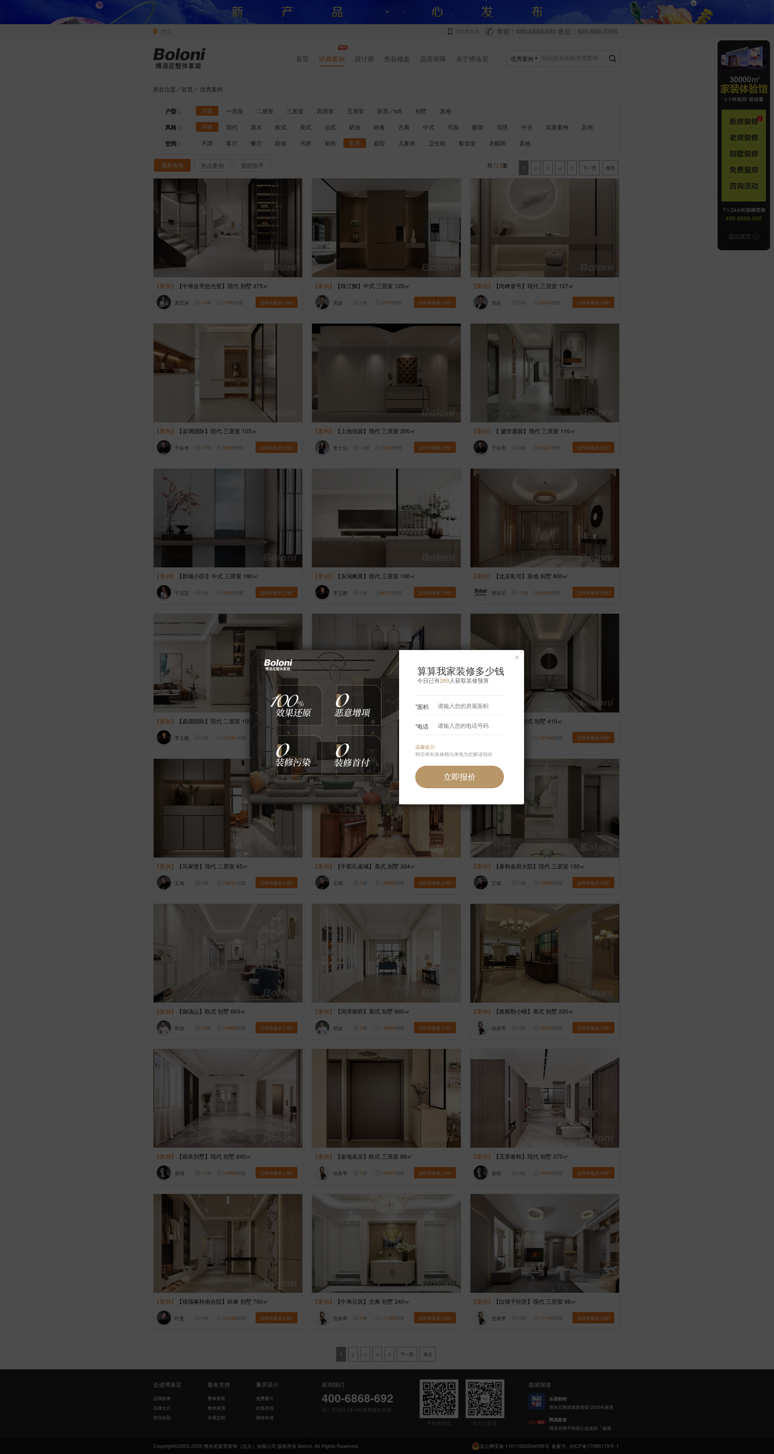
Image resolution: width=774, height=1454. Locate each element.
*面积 (422, 706)
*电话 (422, 726)
